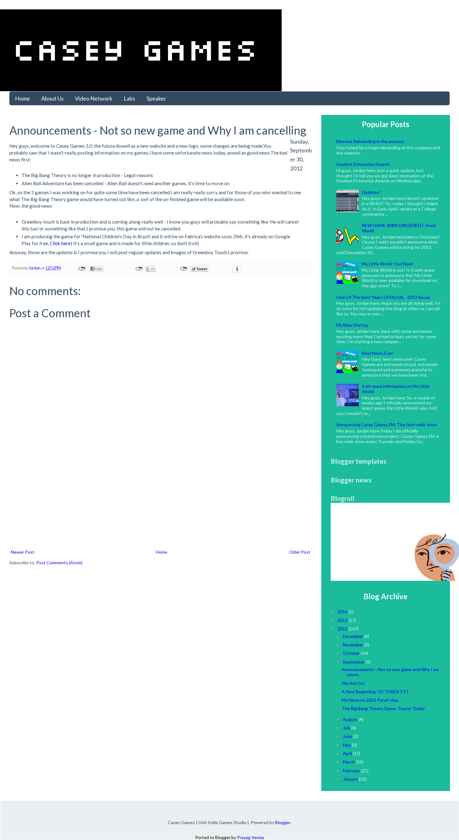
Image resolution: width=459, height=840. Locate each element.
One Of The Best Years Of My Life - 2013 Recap (383, 297)
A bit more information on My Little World (396, 388)
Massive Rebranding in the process (370, 141)
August (350, 719)
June (348, 736)
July (347, 727)
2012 (343, 628)
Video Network (93, 98)
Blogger (282, 822)
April (348, 753)
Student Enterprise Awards (363, 164)
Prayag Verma (250, 837)
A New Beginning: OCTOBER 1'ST (375, 691)
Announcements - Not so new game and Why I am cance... (390, 672)
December (353, 636)
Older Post (299, 552)
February (352, 770)
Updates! (371, 192)
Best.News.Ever (377, 353)
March (349, 761)
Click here (60, 243)
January (351, 779)
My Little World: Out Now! (388, 263)
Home (22, 98)
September (354, 662)
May (347, 745)
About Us (52, 98)
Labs (129, 98)
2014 (343, 611)
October (352, 653)
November (353, 644)
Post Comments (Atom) (59, 562)
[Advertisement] (161, 501)
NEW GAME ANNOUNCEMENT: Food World (399, 228)
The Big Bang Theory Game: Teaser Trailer (383, 708)
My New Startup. (352, 325)
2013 (343, 620)
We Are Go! (353, 683)
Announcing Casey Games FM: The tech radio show (386, 424)
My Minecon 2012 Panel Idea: (370, 700)
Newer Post (22, 552)
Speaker (156, 98)
